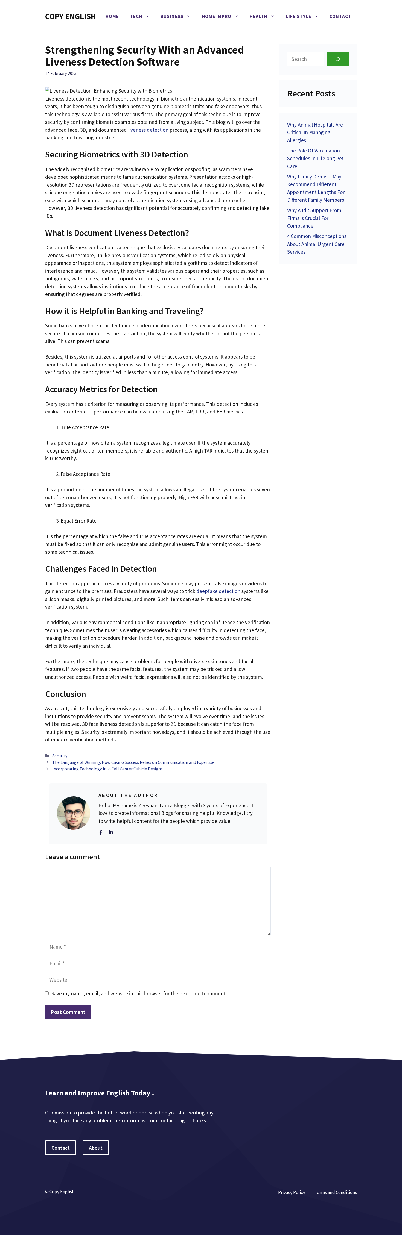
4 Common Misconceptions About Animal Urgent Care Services (316, 244)
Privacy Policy (291, 1192)
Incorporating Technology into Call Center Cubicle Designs (107, 768)
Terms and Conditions (335, 1192)
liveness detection (148, 130)
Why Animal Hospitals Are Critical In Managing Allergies (315, 132)
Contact (340, 16)
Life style (298, 16)
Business (172, 16)
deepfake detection (218, 591)
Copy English (70, 16)
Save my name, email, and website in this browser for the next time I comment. (139, 993)
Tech (136, 16)
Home (112, 16)
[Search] (338, 59)
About (96, 1148)
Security (60, 755)
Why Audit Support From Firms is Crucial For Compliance (314, 218)
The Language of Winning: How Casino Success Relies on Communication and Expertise (133, 762)
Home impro (216, 16)
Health (258, 16)
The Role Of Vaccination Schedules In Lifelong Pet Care (315, 158)
